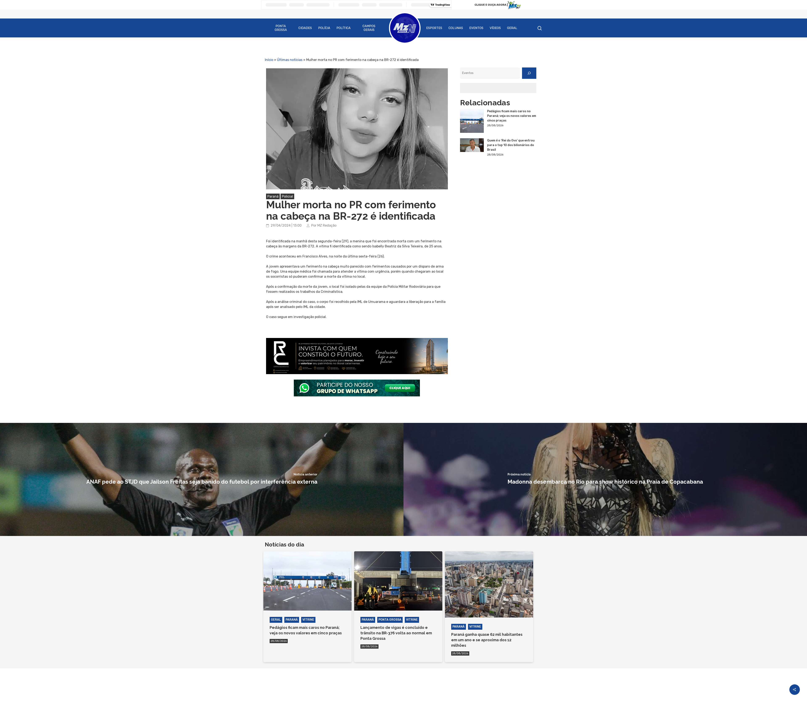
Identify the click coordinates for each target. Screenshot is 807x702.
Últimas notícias (289, 60)
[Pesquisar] (529, 73)
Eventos (476, 28)
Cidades (305, 28)
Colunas (455, 28)
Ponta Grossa (281, 28)
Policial (287, 196)
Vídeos (495, 28)
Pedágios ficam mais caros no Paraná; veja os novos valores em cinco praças (511, 116)
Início (269, 60)
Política (343, 28)
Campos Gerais (369, 28)
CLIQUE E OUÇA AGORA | (491, 4)
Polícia (324, 28)
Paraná (272, 196)
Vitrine (308, 620)
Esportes (434, 28)
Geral (512, 28)
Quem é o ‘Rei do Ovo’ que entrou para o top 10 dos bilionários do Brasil (511, 145)
